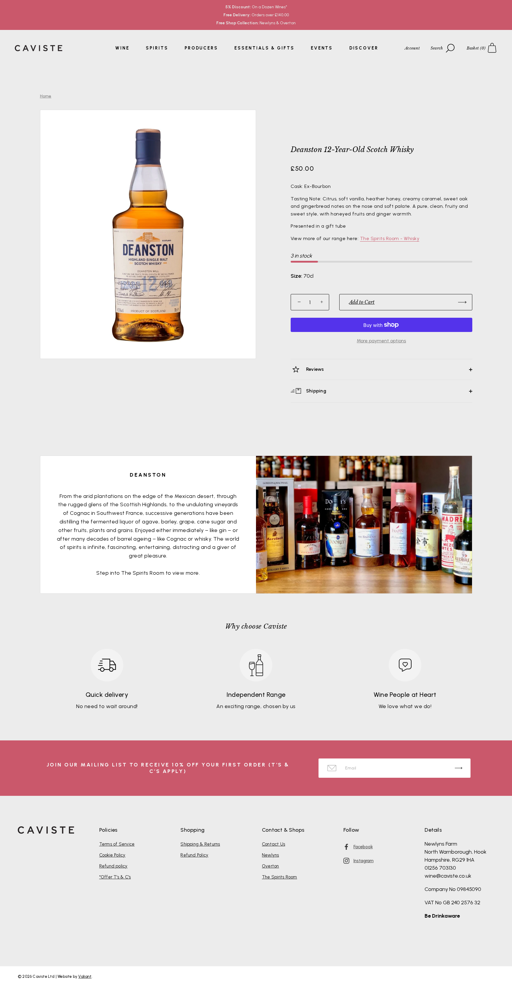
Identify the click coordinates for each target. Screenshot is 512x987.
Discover (363, 48)
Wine (122, 48)
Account (412, 48)
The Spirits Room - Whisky (390, 238)
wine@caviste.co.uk (448, 876)
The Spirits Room (279, 877)
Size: (296, 276)
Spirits (157, 48)
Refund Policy (194, 855)
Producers (201, 48)
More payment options (381, 341)
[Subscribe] (459, 768)
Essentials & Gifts (264, 48)
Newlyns (270, 855)
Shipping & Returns (200, 844)
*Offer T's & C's (115, 877)
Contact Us (273, 844)
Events (322, 48)
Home (46, 96)
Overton (270, 866)
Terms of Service (117, 844)
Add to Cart (362, 302)
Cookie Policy (112, 855)
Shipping (315, 391)
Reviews (314, 369)
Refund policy (113, 866)
